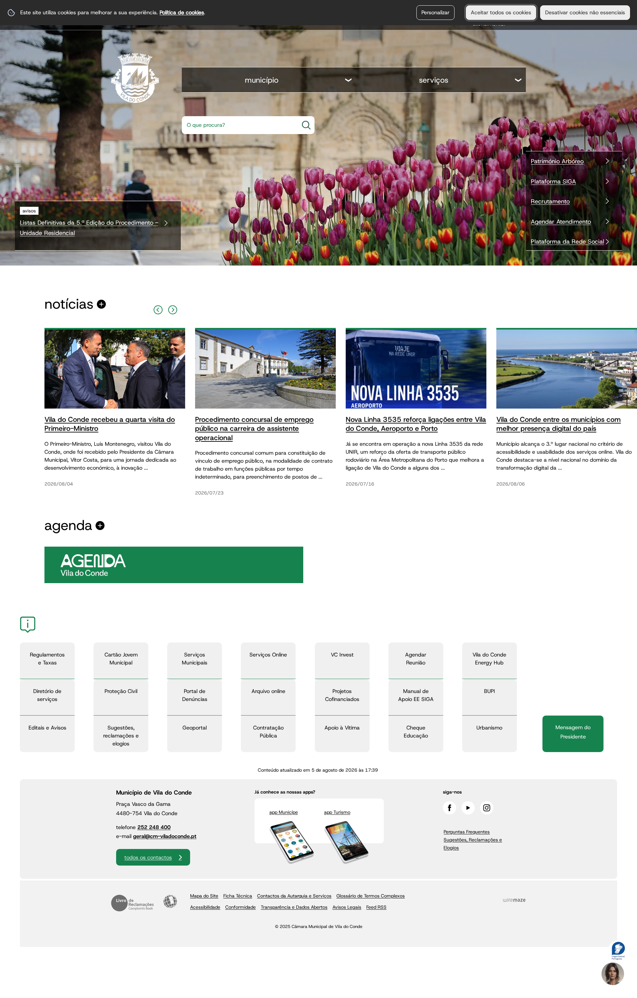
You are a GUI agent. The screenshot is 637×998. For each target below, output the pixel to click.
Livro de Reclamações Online (132, 903)
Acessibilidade (170, 901)
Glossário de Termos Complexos (370, 896)
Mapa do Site (204, 896)
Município (261, 80)
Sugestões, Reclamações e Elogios (473, 844)
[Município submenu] (348, 80)
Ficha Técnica (237, 896)
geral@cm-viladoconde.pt (164, 836)
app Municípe (283, 812)
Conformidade (240, 907)
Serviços (433, 80)
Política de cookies (182, 12)
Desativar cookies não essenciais (585, 12)
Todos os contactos (148, 857)
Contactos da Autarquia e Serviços (294, 896)
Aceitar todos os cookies (501, 12)
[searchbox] (238, 125)
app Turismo (337, 812)
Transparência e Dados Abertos (294, 907)
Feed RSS (376, 907)
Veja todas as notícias (69, 304)
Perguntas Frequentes (467, 832)
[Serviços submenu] (518, 80)
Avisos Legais (346, 907)
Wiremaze (514, 900)
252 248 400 (154, 827)
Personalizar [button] (435, 12)
